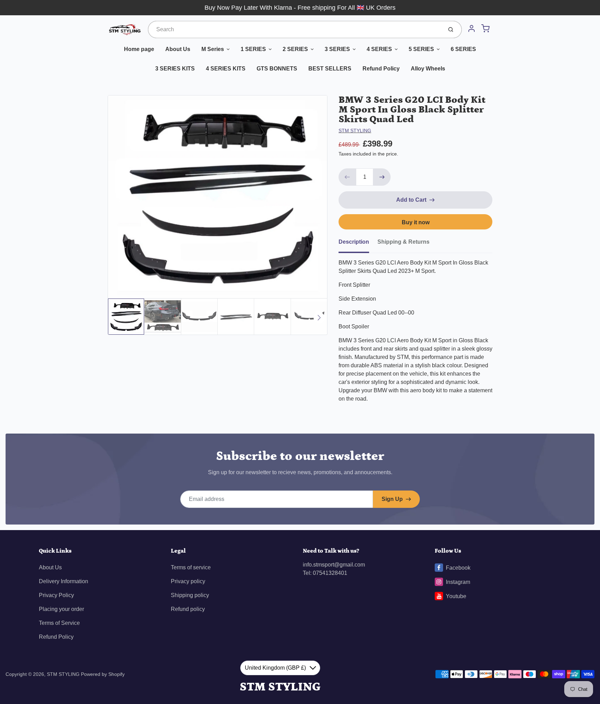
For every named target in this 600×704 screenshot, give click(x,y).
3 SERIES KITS (175, 69)
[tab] (358, 244)
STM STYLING (355, 130)
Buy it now (416, 222)
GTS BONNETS (277, 69)
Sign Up (392, 499)
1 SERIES (253, 49)
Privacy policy (188, 581)
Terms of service (191, 567)
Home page (139, 49)
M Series (212, 49)
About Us (177, 49)
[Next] (319, 317)
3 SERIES (337, 49)
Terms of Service (59, 623)
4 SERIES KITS (225, 69)
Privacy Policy (56, 595)
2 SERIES (295, 49)
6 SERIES (463, 49)
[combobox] (294, 29)
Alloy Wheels (428, 69)
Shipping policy (190, 595)
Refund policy (188, 609)
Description (354, 242)
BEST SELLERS (329, 69)
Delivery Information (63, 581)
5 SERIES (421, 49)
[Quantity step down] (347, 177)
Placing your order (61, 609)
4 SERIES (379, 49)
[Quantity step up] (382, 177)
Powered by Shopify (103, 674)
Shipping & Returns (403, 242)
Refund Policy (381, 69)
